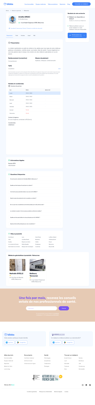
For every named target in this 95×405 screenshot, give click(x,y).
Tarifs (16, 35)
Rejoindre (6, 363)
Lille (80, 363)
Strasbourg (82, 366)
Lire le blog (7, 369)
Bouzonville (51, 246)
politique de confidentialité (52, 315)
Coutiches (37, 246)
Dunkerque (37, 244)
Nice (65, 369)
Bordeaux (81, 360)
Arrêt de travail (28, 360)
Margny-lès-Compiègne (27, 246)
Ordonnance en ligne (29, 363)
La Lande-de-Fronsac (13, 244)
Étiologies (46, 366)
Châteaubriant (52, 239)
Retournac (51, 244)
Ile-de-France (67, 358)
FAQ (34, 35)
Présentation (9, 35)
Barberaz (37, 239)
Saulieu (10, 241)
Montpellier (82, 369)
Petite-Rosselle (25, 244)
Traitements (47, 363)
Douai (50, 241)
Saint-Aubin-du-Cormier (14, 246)
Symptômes (47, 360)
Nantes (81, 358)
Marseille (66, 363)
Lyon (23, 237)
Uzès (9, 239)
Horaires (23, 35)
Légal (29, 35)
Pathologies (47, 358)
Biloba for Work (8, 366)
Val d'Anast (11, 237)
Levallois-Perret (25, 239)
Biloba (7, 10)
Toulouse (66, 366)
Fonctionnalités (8, 358)
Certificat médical (29, 358)
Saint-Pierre (38, 237)
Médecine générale (16, 10)
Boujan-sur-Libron (26, 241)
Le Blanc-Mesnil (52, 237)
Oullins (36, 241)
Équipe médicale (8, 360)
